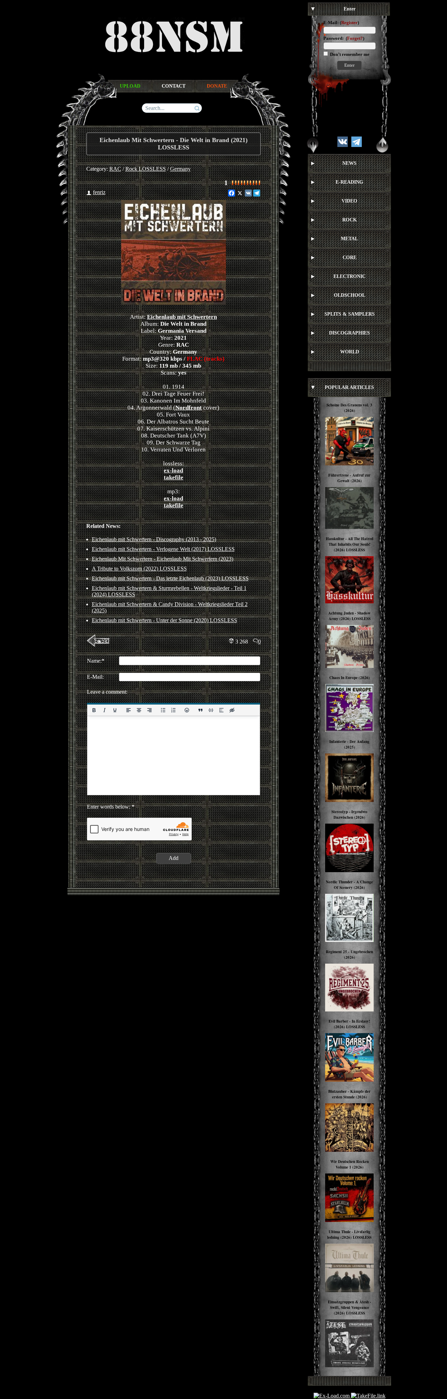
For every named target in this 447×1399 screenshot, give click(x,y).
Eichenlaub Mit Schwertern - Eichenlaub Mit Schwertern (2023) (162, 559)
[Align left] (128, 710)
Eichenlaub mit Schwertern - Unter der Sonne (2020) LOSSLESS (164, 620)
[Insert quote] (200, 710)
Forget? (355, 38)
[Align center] (138, 710)
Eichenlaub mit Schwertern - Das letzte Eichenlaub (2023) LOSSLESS (170, 578)
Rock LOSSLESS (145, 169)
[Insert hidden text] (232, 710)
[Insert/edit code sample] (211, 710)
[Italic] (104, 710)
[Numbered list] (173, 710)
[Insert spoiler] (221, 710)
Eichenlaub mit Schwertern (182, 317)
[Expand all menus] (313, 145)
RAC (115, 169)
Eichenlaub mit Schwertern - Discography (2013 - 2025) (154, 539)
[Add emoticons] (187, 710)
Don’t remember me (349, 54)
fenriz (99, 192)
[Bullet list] (162, 710)
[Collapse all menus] (382, 145)
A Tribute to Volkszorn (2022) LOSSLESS (139, 569)
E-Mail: (331, 22)
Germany (180, 169)
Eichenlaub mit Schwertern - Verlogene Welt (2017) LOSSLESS (163, 549)
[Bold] (94, 710)
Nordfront (188, 407)
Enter (349, 65)
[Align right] (149, 710)
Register (349, 22)
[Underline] (114, 710)
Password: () (343, 38)
